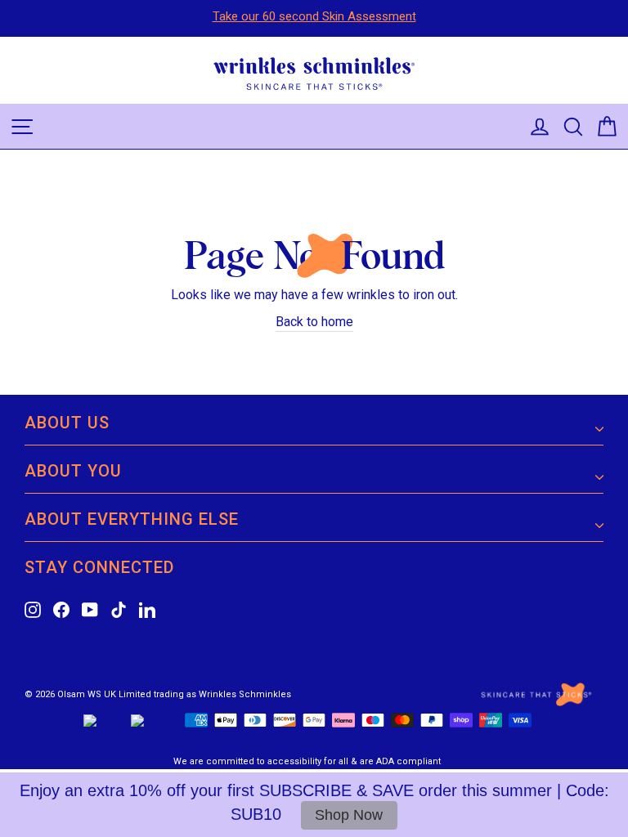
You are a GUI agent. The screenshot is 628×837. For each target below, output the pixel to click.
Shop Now (349, 815)
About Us (67, 422)
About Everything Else (132, 519)
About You (73, 471)
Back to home (314, 321)
